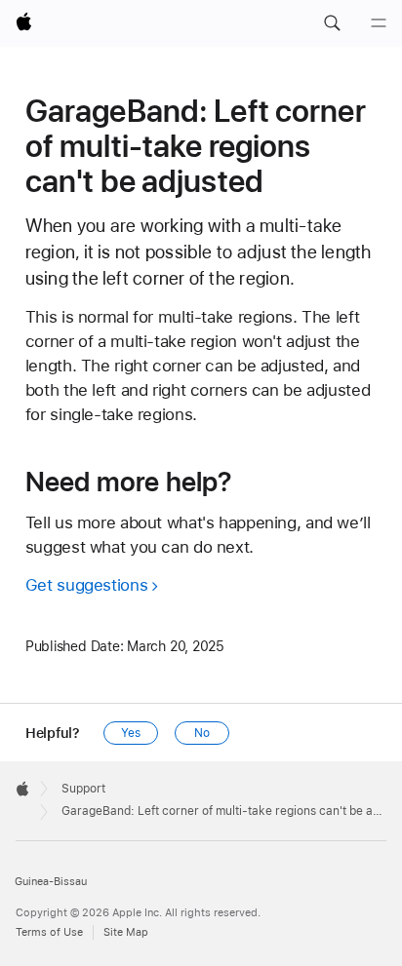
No (202, 733)
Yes (131, 733)
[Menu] (378, 23)
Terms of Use (49, 932)
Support (83, 788)
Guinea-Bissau (51, 881)
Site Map (125, 932)
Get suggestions (86, 585)
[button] (331, 23)
